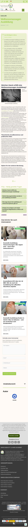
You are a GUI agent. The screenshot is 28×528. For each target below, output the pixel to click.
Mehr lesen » (6, 260)
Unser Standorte (4, 495)
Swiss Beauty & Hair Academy (7, 110)
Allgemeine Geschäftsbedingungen (9, 472)
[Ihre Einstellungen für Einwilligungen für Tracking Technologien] (25, 524)
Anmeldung (3, 493)
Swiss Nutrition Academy (6, 486)
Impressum (3, 466)
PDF (15, 181)
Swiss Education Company (7, 480)
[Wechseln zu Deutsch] (11, 1)
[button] (23, 10)
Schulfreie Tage (4, 468)
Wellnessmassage (5, 117)
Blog (2, 497)
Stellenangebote (4, 470)
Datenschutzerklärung (6, 474)
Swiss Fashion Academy (6, 484)
